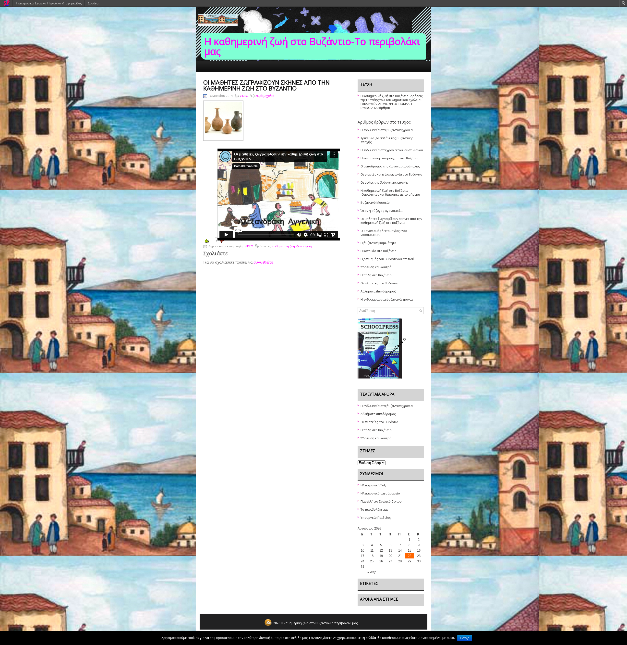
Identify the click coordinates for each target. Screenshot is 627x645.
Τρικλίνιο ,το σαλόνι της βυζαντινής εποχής (387, 140)
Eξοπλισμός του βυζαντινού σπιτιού (387, 259)
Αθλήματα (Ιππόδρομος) (378, 291)
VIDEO (244, 96)
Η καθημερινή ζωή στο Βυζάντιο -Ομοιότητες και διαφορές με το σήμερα (390, 192)
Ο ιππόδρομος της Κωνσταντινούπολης (390, 166)
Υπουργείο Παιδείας (376, 517)
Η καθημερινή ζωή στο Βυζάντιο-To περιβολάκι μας (312, 46)
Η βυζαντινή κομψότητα (378, 242)
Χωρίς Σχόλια (264, 96)
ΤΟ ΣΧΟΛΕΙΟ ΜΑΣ (313, 74)
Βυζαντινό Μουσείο (375, 202)
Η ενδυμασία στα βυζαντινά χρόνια (387, 130)
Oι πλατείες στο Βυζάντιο (379, 283)
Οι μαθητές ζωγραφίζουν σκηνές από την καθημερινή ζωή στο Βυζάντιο (391, 220)
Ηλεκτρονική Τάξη (374, 485)
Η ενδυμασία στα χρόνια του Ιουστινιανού (392, 150)
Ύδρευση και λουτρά (376, 267)
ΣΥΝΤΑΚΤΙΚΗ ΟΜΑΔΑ (251, 74)
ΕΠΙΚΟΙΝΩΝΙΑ (283, 74)
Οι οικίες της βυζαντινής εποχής (384, 182)
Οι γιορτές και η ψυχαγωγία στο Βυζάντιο (391, 174)
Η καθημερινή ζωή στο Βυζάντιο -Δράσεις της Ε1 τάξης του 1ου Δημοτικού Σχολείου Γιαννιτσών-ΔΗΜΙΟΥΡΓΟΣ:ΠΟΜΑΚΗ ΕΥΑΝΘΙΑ (391, 102)
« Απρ (371, 572)
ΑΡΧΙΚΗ (205, 74)
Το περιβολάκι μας (374, 509)
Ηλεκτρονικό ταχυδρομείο (380, 493)
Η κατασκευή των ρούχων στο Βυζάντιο (390, 158)
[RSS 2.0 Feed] (268, 625)
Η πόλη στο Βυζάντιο (376, 275)
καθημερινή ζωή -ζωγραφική (292, 246)
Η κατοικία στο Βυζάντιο (379, 251)
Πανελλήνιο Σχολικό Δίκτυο (381, 501)
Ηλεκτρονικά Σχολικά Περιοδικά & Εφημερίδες (49, 3)
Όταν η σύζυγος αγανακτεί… (382, 210)
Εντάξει (465, 638)
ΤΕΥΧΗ (223, 74)
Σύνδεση (94, 3)
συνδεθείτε (263, 262)
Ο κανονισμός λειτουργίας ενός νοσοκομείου (384, 232)
